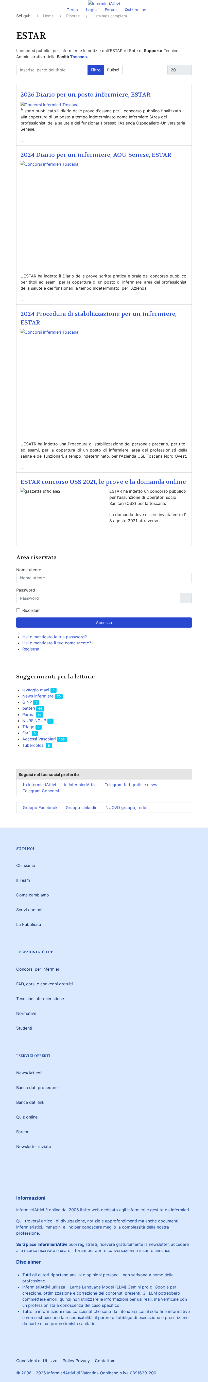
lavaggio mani (35, 689)
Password (25, 590)
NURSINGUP (34, 720)
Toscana (78, 56)
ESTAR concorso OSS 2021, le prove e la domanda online (103, 482)
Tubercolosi (33, 745)
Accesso (104, 622)
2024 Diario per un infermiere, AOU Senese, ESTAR (96, 155)
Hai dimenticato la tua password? (54, 636)
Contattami (105, 1360)
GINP (27, 702)
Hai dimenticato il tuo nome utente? (56, 642)
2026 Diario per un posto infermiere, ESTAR (85, 95)
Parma (28, 714)
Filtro (96, 69)
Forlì (26, 732)
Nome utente (28, 569)
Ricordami (32, 610)
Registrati (32, 648)
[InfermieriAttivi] (104, 3)
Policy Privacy (76, 1360)
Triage (28, 726)
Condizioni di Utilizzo (37, 1360)
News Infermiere (38, 695)
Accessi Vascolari (39, 738)
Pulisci (113, 69)
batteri (28, 708)
